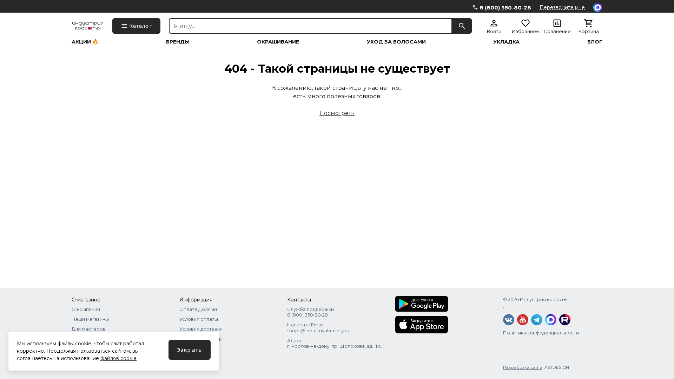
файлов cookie (118, 358)
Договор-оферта (200, 339)
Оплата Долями (198, 309)
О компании (86, 309)
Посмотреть (337, 113)
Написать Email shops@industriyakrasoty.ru (318, 327)
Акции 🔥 (85, 41)
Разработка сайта (522, 367)
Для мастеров (89, 329)
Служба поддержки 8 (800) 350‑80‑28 (310, 312)
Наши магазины (90, 319)
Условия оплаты (198, 319)
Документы (192, 349)
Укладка (506, 41)
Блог (594, 41)
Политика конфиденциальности (541, 332)
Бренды (178, 41)
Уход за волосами (396, 41)
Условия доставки (201, 329)
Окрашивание (278, 41)
